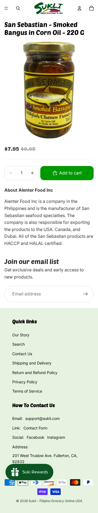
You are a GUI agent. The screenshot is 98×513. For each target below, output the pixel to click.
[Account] (79, 8)
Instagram (56, 437)
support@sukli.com (42, 418)
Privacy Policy (24, 381)
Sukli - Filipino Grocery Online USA (55, 501)
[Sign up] (85, 294)
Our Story (20, 335)
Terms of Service (27, 391)
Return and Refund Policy (34, 372)
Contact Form (35, 428)
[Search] (18, 8)
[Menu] (6, 8)
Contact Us (22, 353)
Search (18, 344)
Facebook (35, 437)
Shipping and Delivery (31, 363)
